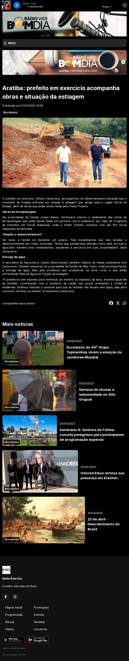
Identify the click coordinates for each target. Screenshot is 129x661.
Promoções (41, 607)
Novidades (10, 112)
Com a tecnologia (9, 655)
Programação (14, 614)
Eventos (39, 614)
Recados (39, 622)
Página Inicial (13, 607)
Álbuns (9, 622)
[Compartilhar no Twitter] (118, 303)
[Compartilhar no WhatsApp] (125, 303)
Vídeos (9, 629)
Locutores (40, 629)
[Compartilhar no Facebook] (111, 303)
